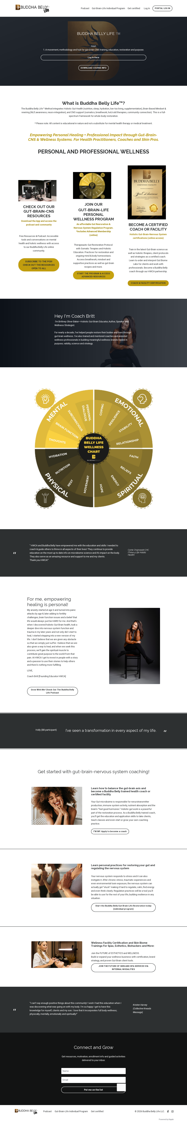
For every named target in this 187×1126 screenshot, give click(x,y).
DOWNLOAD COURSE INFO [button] (93, 68)
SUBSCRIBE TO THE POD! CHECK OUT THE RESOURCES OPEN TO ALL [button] (39, 265)
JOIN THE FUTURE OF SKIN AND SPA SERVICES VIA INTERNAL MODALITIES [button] (123, 967)
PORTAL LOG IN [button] (162, 8)
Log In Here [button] (93, 57)
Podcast (85, 8)
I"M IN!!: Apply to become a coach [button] (110, 831)
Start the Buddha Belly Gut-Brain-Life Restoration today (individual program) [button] (123, 907)
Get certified (134, 8)
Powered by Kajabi (166, 1119)
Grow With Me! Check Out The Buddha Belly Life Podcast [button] (52, 691)
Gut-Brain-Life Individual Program (108, 8)
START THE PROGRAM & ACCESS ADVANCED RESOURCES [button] (93, 275)
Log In (147, 8)
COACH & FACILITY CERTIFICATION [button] (148, 283)
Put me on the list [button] (93, 1089)
